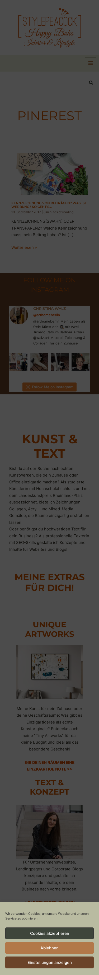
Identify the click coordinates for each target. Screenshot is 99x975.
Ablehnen (49, 947)
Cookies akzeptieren (49, 933)
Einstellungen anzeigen (49, 962)
